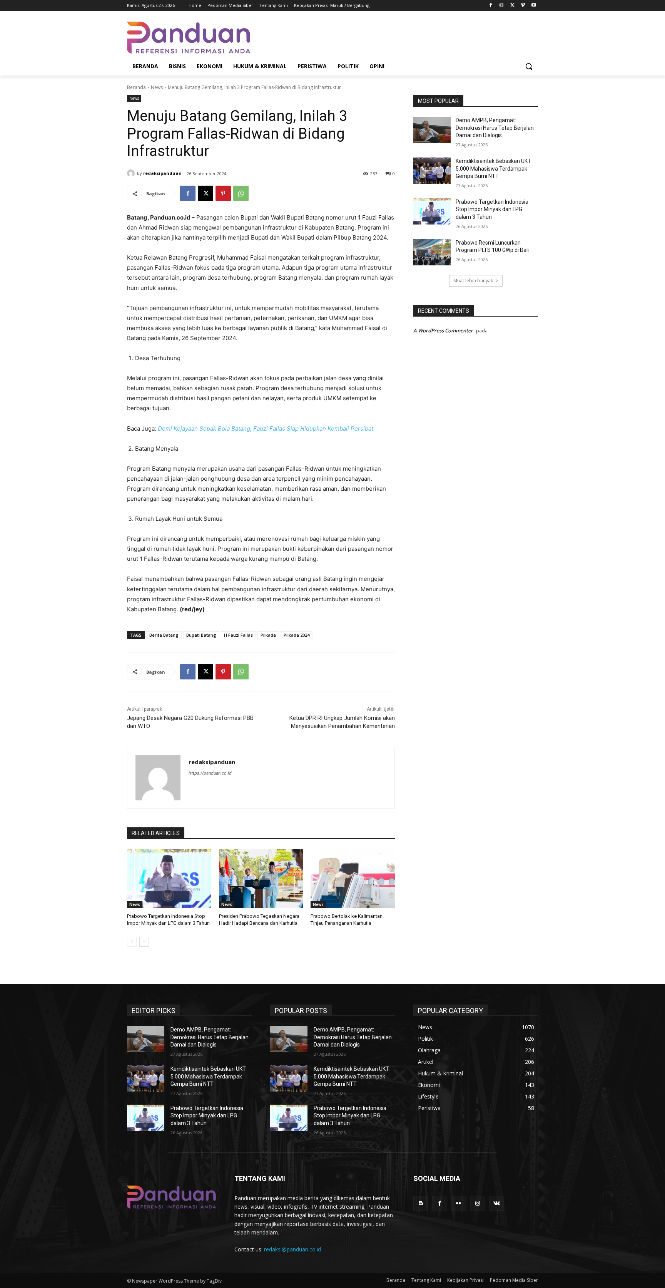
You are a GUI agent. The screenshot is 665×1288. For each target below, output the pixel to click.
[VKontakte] (496, 1203)
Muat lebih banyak (473, 280)
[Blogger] (420, 1203)
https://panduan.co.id (210, 773)
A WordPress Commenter (443, 330)
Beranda (136, 87)
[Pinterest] (223, 193)
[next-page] (144, 942)
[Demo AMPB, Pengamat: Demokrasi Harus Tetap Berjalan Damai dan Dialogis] (432, 130)
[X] (512, 5)
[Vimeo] (522, 5)
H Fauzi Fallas (238, 635)
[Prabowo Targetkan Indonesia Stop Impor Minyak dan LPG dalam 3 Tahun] (169, 878)
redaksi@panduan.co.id (292, 1249)
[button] (529, 66)
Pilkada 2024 (296, 635)
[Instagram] (501, 5)
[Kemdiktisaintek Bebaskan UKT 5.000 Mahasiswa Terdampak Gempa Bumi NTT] (432, 171)
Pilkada (268, 635)
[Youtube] (533, 5)
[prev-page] (132, 942)
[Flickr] (458, 1203)
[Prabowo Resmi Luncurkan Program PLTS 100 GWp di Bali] (432, 252)
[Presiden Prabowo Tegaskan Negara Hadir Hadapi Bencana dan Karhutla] (261, 878)
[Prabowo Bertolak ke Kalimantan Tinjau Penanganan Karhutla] (353, 878)
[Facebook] (490, 5)
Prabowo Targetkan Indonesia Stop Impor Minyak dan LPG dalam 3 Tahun (492, 209)
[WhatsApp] (241, 193)
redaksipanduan (162, 173)
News (157, 87)
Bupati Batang (201, 635)
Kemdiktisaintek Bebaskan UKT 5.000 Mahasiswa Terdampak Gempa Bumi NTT (493, 168)
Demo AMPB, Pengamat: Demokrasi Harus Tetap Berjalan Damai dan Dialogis (495, 127)
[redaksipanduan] (132, 173)
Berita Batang (164, 635)
